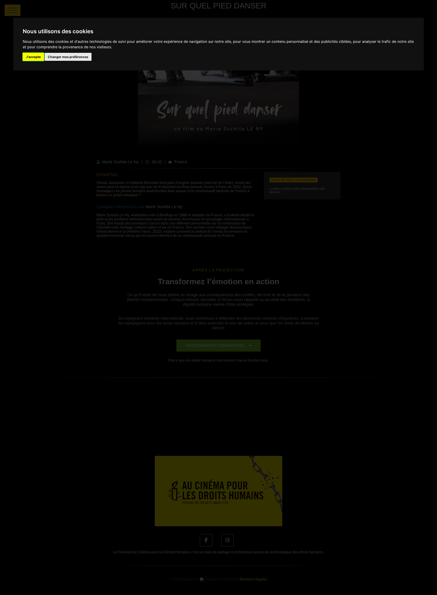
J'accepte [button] (33, 57)
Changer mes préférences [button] (68, 57)
